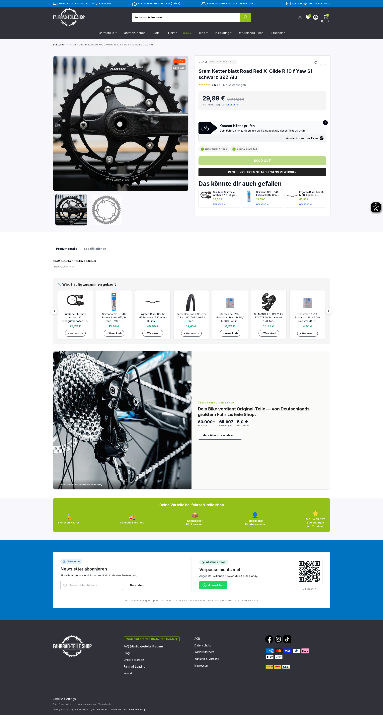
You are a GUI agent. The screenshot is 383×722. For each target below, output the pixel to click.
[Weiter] (328, 311)
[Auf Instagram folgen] (278, 639)
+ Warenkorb (75, 333)
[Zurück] (54, 311)
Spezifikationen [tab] (95, 248)
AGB (197, 638)
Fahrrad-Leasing (134, 666)
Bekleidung (221, 33)
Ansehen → (219, 204)
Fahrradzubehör (134, 33)
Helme (172, 33)
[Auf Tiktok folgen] (287, 639)
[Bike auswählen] (300, 17)
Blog (127, 653)
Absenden (136, 585)
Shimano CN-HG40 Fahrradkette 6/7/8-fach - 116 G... (114, 317)
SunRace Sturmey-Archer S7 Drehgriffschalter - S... (75, 317)
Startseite (59, 44)
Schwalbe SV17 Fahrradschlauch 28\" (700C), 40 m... (230, 317)
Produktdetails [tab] (66, 248)
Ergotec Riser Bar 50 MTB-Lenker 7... (311, 194)
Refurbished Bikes (251, 33)
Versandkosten (230, 104)
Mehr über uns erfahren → (220, 435)
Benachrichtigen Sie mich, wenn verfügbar (262, 172)
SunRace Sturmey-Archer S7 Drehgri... (225, 194)
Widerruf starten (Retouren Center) (151, 639)
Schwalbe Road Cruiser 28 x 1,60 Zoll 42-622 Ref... (191, 317)
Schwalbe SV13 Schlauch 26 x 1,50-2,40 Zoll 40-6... (307, 317)
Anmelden (216, 585)
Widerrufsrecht (204, 652)
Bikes (201, 33)
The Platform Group (135, 709)
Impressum (201, 665)
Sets (156, 33)
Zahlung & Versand (206, 658)
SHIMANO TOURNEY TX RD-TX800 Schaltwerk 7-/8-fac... (268, 317)
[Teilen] (323, 63)
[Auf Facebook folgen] (269, 639)
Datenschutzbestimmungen (190, 600)
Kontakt (128, 673)
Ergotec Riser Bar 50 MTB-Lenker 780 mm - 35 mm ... (153, 317)
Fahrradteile (106, 33)
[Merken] (316, 63)
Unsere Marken (134, 659)
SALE (187, 33)
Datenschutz (202, 645)
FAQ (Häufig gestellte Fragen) (143, 646)
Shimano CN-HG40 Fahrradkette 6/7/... (268, 194)
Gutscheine (277, 33)
